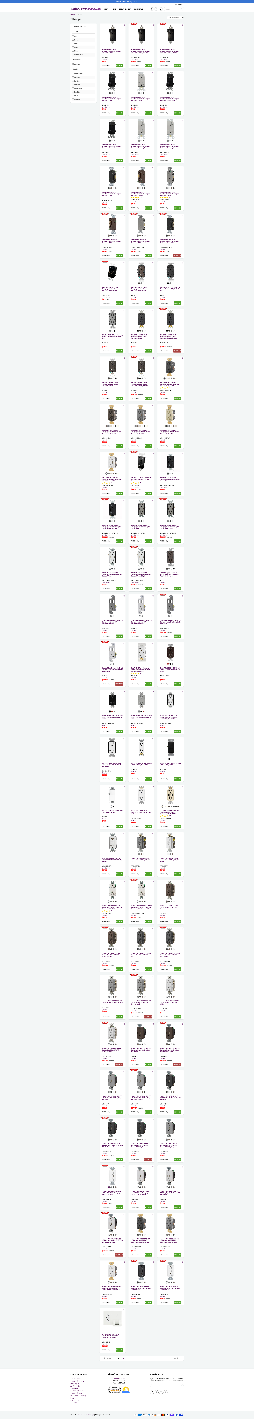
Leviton (76, 81)
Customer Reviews (77, 1391)
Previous (108, 1358)
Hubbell (77, 77)
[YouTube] (165, 1392)
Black (76, 51)
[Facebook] (152, 1392)
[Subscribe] (181, 1385)
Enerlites (77, 92)
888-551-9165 (179, 4)
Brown (76, 40)
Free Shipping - (121, 1)
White (76, 36)
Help (114, 9)
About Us (73, 1403)
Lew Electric (78, 73)
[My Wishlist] (151, 9)
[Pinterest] (157, 1392)
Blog (72, 1398)
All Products (75, 1386)
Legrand (77, 85)
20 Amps (77, 64)
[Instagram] (161, 1392)
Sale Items (74, 1388)
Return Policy (125, 9)
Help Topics (74, 1383)
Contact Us (138, 9)
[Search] (181, 9)
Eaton (76, 96)
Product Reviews (76, 1393)
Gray (75, 43)
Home (72, 14)
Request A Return (77, 1381)
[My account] (161, 9)
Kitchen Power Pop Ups (85, 1415)
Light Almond (78, 54)
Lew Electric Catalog (78, 1396)
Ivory (76, 47)
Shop (106, 9)
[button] (124, 25)
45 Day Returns (132, 1)
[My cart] (156, 9)
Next (174, 1358)
